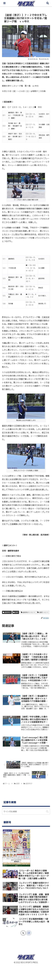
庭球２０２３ (43, 612)
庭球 (16, 612)
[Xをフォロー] (23, 933)
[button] (47, 811)
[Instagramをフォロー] (28, 933)
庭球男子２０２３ (29, 612)
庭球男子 (8, 612)
